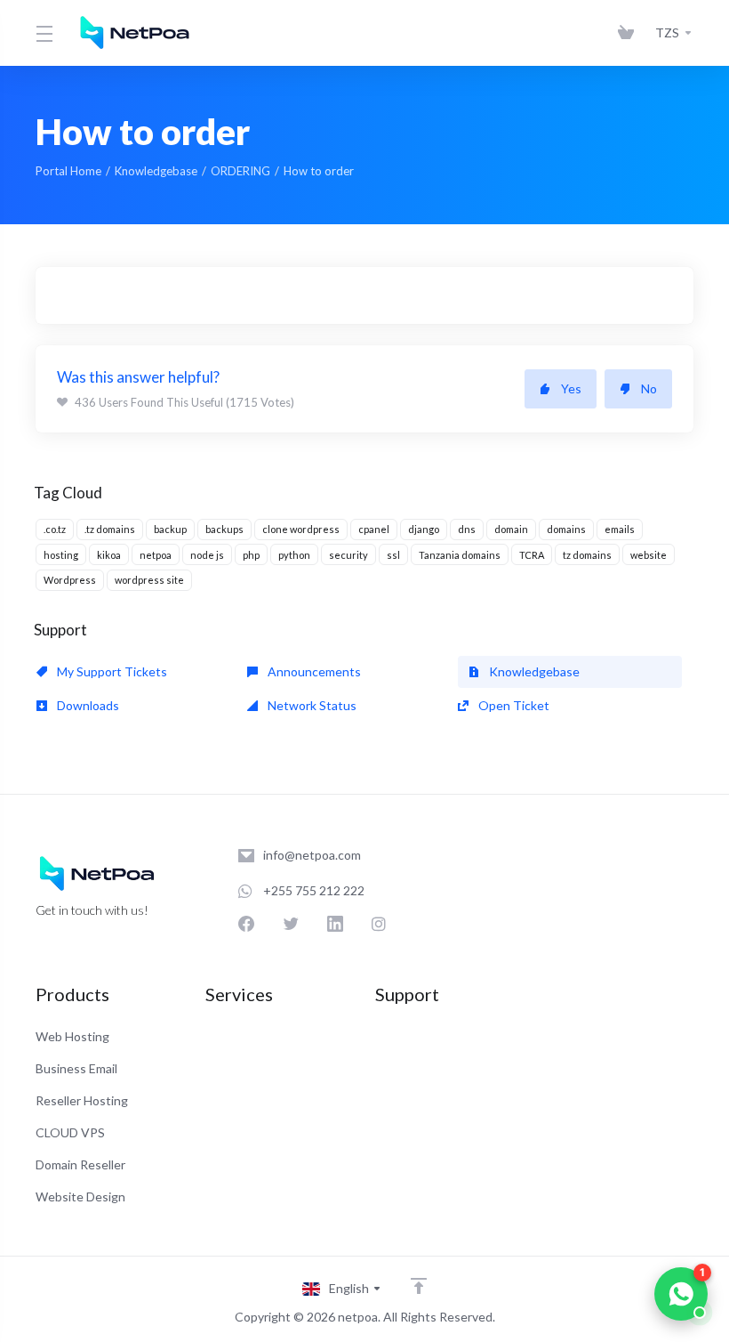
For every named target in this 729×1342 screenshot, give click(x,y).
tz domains (587, 555)
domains (566, 529)
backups (224, 529)
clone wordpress (301, 529)
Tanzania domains (460, 555)
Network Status (310, 705)
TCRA (531, 555)
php (251, 555)
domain (511, 529)
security (348, 555)
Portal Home (68, 171)
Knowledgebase (156, 171)
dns (467, 529)
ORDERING (240, 171)
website (648, 555)
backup (170, 529)
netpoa (156, 555)
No (649, 388)
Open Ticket (512, 705)
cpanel (373, 529)
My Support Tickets (110, 671)
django (423, 529)
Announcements (313, 671)
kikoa (109, 555)
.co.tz (55, 529)
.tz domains (109, 529)
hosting (61, 555)
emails (620, 529)
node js (207, 555)
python (294, 555)
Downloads (86, 705)
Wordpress (70, 580)
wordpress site (149, 580)
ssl (393, 555)
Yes (571, 388)
